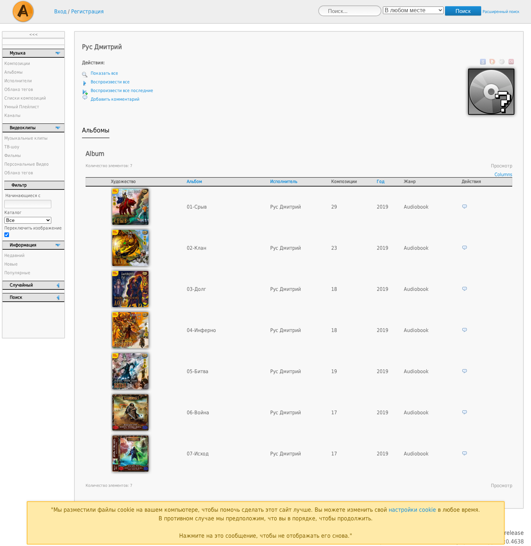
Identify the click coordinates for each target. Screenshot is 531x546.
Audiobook (416, 207)
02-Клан (196, 248)
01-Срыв (197, 207)
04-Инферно (201, 330)
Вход (60, 11)
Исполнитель (283, 181)
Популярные (17, 272)
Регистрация (87, 11)
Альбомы (13, 72)
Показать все (104, 73)
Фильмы (12, 155)
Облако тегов (18, 89)
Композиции (17, 63)
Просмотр (501, 166)
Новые (11, 264)
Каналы (12, 115)
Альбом (194, 181)
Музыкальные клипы (26, 138)
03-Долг (196, 289)
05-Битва (197, 371)
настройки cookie (412, 509)
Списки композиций (25, 98)
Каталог (13, 212)
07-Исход (198, 454)
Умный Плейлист (21, 106)
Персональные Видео (26, 164)
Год (380, 181)
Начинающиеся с (22, 195)
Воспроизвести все (110, 81)
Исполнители (18, 80)
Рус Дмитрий (285, 207)
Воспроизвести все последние (122, 90)
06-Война (198, 412)
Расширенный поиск (501, 11)
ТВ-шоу (11, 146)
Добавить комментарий (115, 99)
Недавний (14, 255)
